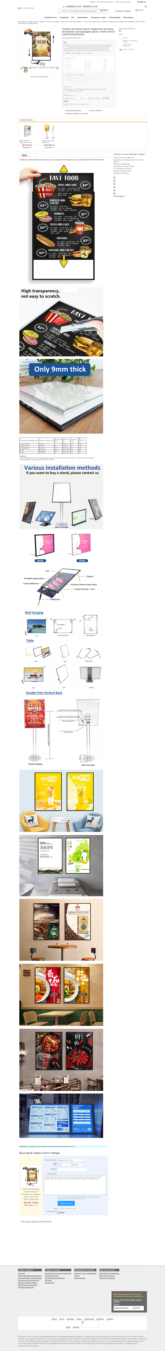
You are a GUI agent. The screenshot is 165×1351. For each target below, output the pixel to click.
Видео (33, 155)
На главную (22, 22)
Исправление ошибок (73, 110)
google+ (125, 37)
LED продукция (114, 17)
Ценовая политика (52, 1276)
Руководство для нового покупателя (58, 1273)
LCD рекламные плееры (122, 169)
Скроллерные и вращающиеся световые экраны (128, 161)
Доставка (48, 1280)
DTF (72, 17)
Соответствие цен (95, 110)
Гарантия (21, 1273)
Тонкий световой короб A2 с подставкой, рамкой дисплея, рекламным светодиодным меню (49, 142)
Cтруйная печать (50, 17)
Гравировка (64, 17)
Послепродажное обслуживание (30, 1278)
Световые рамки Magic (121, 164)
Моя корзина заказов (107, 1278)
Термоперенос (82, 17)
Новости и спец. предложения (85, 1273)
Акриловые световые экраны (71, 22)
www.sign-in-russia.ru (25, 1336)
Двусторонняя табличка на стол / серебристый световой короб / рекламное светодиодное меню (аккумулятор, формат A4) (26, 142)
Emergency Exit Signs (121, 173)
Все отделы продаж (28, 17)
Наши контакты (80, 1278)
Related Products (26, 120)
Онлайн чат (141, 2)
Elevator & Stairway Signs (122, 171)
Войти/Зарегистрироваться (109, 1273)
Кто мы (76, 1276)
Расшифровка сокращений (55, 1278)
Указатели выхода (52, 22)
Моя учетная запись (123, 2)
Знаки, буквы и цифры (36, 22)
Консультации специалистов (28, 1280)
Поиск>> (116, 1304)
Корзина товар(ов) (123, 11)
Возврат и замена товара (27, 1283)
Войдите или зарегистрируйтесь (102, 2)
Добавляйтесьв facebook (127, 45)
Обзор (24, 155)
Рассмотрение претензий (27, 1285)
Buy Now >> (27, 147)
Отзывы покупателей (26, 1287)
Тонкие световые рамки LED (123, 157)
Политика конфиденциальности (30, 1276)
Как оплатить (50, 1283)
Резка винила (128, 17)
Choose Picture (66, 1203)
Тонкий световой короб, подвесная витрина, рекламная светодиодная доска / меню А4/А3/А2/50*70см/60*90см (31, 1194)
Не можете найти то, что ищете (76, 113)
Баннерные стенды (98, 17)
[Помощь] (139, 10)
